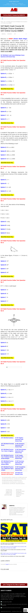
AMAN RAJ (3, 33)
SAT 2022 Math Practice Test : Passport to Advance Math (7, 462)
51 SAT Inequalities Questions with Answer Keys (20, 468)
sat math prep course (17, 480)
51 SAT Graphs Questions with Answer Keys (19, 457)
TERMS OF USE (22, 4)
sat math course (14, 477)
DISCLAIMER (15, 4)
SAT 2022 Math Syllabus (7, 438)
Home (2, 21)
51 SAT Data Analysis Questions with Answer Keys (20, 451)
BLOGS (8, 3)
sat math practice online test (7, 478)
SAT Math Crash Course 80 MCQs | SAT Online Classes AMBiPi (13, 556)
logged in (7, 564)
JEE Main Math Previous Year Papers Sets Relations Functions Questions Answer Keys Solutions (20, 493)
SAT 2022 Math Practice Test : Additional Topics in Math (7, 468)
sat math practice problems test (19, 478)
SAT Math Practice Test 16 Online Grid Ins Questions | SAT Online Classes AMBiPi (13, 550)
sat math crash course (22, 477)
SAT (4, 21)
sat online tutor (12, 483)
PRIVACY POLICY (7, 4)
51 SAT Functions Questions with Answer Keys (19, 462)
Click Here (11, 599)
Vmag (20, 611)
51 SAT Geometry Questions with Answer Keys (19, 445)
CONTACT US (20, 3)
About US (12, 597)
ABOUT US (14, 3)
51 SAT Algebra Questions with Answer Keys (19, 439)
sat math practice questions (7, 480)
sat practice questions (20, 483)
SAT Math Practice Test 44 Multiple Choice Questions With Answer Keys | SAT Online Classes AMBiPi (13, 544)
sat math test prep (5, 483)
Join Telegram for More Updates (14, 584)
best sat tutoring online (6, 477)
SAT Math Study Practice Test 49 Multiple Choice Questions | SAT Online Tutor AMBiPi (8, 492)
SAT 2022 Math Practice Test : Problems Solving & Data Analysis (7, 457)
